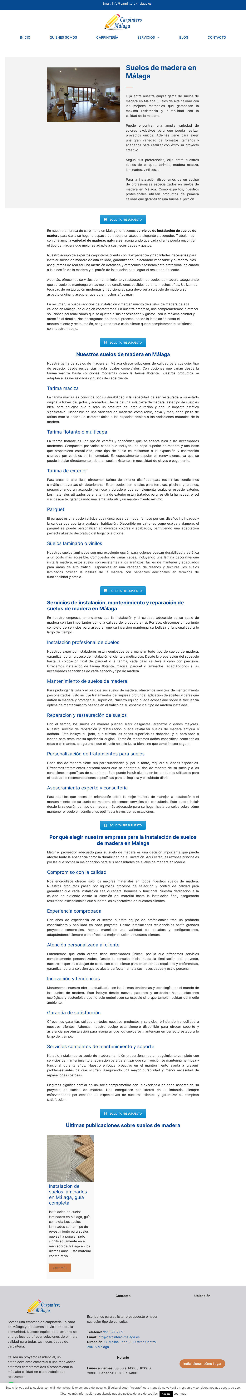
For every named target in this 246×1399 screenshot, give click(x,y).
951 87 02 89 (113, 1332)
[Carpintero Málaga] (123, 21)
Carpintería (107, 37)
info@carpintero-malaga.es (131, 3)
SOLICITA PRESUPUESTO (126, 219)
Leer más (62, 1269)
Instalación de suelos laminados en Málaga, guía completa (68, 1194)
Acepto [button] (166, 1393)
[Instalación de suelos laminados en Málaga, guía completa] (70, 1158)
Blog (183, 37)
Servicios (146, 37)
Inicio (25, 37)
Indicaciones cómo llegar (202, 1364)
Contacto (217, 37)
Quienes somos (63, 37)
